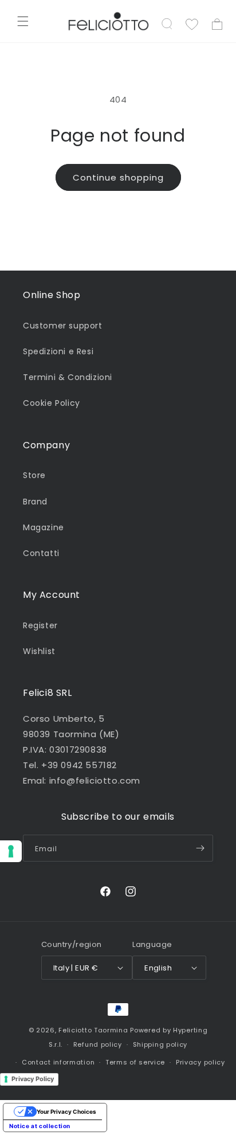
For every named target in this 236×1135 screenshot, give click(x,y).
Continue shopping (118, 177)
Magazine (43, 527)
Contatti (41, 553)
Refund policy (97, 1044)
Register (40, 625)
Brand (35, 501)
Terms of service (135, 1062)
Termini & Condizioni (67, 377)
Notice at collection (39, 1125)
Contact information (58, 1062)
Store (34, 475)
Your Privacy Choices (66, 1111)
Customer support (63, 325)
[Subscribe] (200, 848)
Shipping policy (160, 1044)
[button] (23, 21)
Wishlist (39, 651)
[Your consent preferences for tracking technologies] (11, 851)
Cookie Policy (51, 403)
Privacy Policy (32, 1079)
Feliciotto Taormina (93, 1030)
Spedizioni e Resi (58, 351)
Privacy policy (200, 1062)
